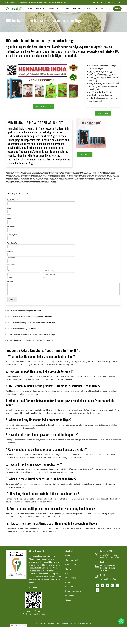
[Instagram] (98, 590)
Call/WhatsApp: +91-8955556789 (17, 2)
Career (68, 600)
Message (10, 281)
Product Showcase (73, 591)
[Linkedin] (107, 585)
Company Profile (72, 560)
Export (67, 8)
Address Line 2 (11, 264)
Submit (12, 299)
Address (10, 251)
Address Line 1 (11, 257)
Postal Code (10, 277)
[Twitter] (102, 585)
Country (44, 277)
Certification (70, 564)
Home (30, 8)
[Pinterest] (117, 585)
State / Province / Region (49, 271)
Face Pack (69, 586)
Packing (77, 8)
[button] (121, 621)
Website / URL (12, 243)
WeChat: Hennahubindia (58, 2)
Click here (37, 310)
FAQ (67, 573)
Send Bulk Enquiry (43, 106)
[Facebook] (98, 585)
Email (9, 218)
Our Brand (69, 595)
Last (43, 214)
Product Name (12, 200)
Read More (33, 587)
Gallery (68, 569)
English (16, 625)
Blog (86, 9)
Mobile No (11, 227)
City (8, 271)
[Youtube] (112, 585)
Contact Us (99, 8)
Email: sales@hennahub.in (40, 2)
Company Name (13, 235)
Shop (117, 8)
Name (9, 208)
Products (53, 9)
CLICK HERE (48, 340)
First (8, 214)
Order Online (70, 578)
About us (40, 9)
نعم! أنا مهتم (103, 113)
